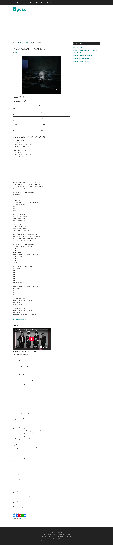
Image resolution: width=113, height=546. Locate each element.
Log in (72, 533)
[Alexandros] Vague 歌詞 (20, 319)
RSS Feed (67, 534)
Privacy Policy (60, 534)
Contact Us (49, 534)
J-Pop (19, 518)
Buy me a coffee (56, 538)
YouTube (70, 536)
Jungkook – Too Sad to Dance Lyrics (82, 58)
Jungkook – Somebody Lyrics (81, 61)
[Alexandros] (22, 520)
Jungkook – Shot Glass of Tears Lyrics (83, 55)
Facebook (50, 536)
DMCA (54, 534)
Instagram (60, 536)
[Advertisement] (56, 27)
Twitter (55, 536)
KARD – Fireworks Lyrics (79, 47)
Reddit (65, 536)
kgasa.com (48, 533)
